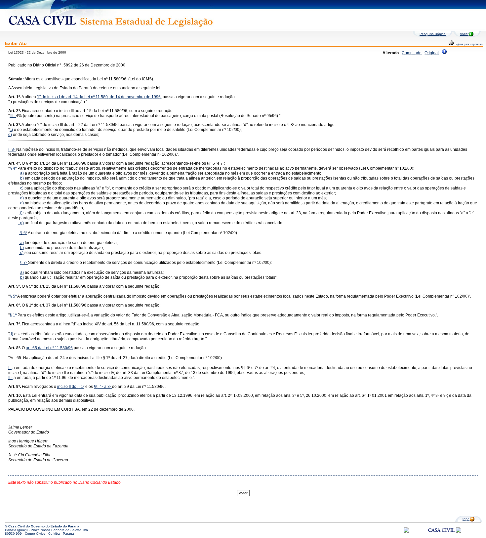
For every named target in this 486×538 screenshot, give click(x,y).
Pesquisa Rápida (433, 34)
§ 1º (13, 315)
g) (21, 223)
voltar (464, 34)
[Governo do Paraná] (458, 531)
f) (20, 213)
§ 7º (23, 262)
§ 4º (13, 168)
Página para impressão (468, 44)
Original (432, 53)
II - (10, 377)
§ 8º (12, 149)
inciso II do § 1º (70, 386)
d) (10, 134)
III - (13, 115)
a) (22, 173)
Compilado (412, 53)
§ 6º (23, 232)
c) (11, 129)
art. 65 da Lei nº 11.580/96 (49, 348)
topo (466, 519)
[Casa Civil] (441, 536)
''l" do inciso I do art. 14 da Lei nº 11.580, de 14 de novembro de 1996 (99, 97)
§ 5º (13, 296)
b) (22, 178)
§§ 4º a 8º (102, 386)
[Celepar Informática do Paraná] (406, 531)
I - (10, 367)
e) (22, 203)
